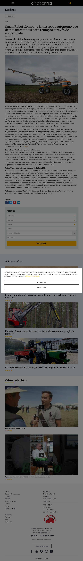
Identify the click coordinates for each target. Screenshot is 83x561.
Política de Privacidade (31, 276)
